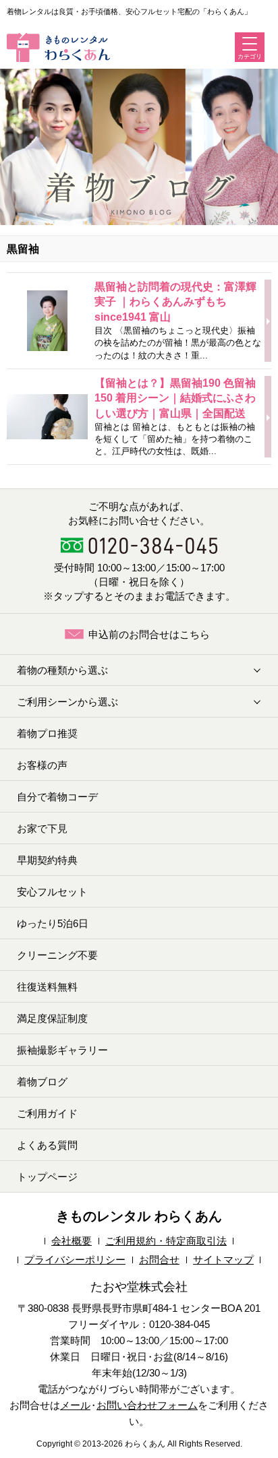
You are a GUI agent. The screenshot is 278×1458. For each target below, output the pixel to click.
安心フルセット (52, 891)
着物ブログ (42, 1081)
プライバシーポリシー (75, 1259)
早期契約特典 (47, 860)
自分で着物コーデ (57, 796)
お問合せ (159, 1259)
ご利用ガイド (47, 1113)
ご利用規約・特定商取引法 (166, 1240)
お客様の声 (42, 765)
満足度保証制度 (52, 1018)
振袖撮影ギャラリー (62, 1050)
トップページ (47, 1176)
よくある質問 (47, 1145)
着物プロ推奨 (47, 733)
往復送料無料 (47, 986)
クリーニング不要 (57, 955)
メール (75, 1405)
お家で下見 (42, 828)
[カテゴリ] (249, 44)
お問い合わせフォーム (147, 1405)
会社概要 (71, 1240)
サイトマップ (223, 1259)
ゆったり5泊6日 (52, 923)
